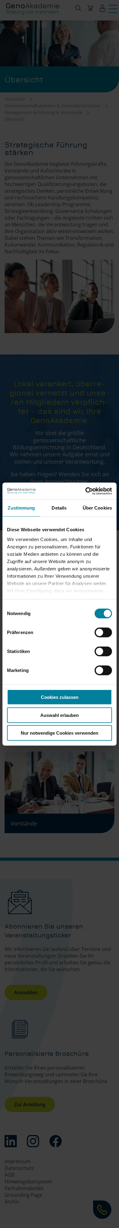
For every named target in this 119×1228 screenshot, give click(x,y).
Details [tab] (59, 507)
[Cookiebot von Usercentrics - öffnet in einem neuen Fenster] (85, 491)
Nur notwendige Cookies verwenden (59, 733)
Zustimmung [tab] (21, 507)
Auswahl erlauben (59, 715)
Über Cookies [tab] (97, 507)
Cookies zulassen (59, 697)
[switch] (103, 632)
